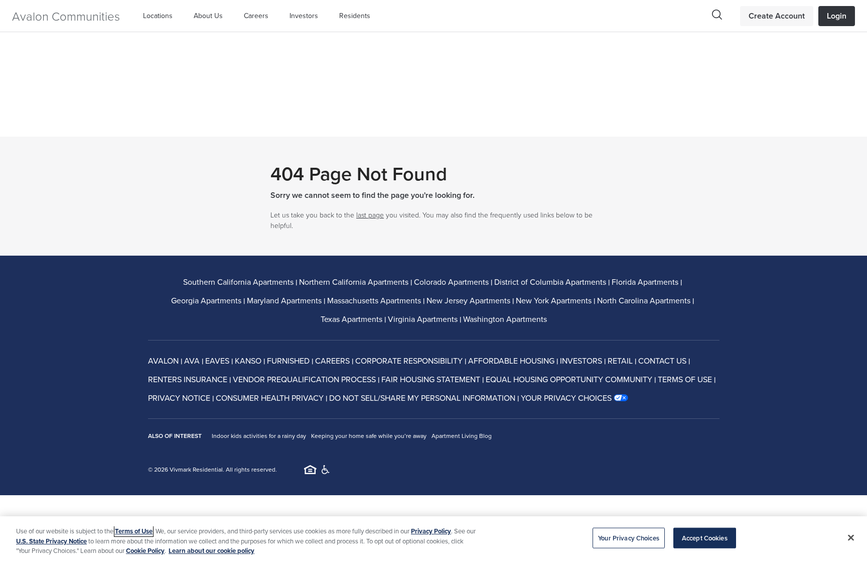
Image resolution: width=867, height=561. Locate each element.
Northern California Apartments (353, 281)
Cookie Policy (145, 550)
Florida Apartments (645, 281)
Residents (354, 16)
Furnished (288, 360)
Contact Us (662, 360)
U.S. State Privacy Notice (51, 541)
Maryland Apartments (284, 300)
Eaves (217, 360)
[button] (160, 16)
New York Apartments (554, 300)
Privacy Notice (179, 397)
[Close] (851, 537)
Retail (620, 360)
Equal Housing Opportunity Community (569, 379)
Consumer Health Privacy (270, 397)
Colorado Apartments (451, 281)
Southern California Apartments (238, 281)
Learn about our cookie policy (211, 550)
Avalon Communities (66, 16)
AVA (192, 360)
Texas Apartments (351, 318)
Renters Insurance (187, 379)
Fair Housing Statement (430, 379)
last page (370, 214)
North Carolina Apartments (643, 300)
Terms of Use (685, 379)
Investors (304, 16)
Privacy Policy (431, 531)
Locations (158, 16)
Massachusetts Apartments (374, 300)
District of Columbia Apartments (550, 281)
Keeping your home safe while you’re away (368, 435)
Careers (256, 16)
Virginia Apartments (423, 318)
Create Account (777, 16)
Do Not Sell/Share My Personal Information (422, 397)
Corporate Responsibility (409, 360)
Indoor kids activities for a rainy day (259, 435)
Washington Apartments (505, 318)
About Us (208, 16)
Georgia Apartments (206, 300)
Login (836, 16)
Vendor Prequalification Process (304, 379)
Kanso (248, 360)
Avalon (163, 360)
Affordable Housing (511, 360)
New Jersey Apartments (468, 300)
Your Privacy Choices (628, 537)
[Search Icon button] (717, 14)
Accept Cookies (705, 537)
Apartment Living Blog (461, 435)
